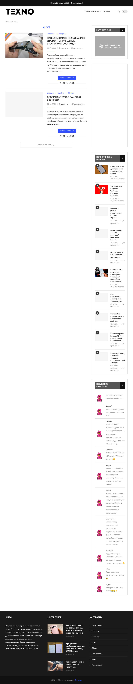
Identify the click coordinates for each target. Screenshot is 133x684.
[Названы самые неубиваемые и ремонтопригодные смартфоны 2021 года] (24, 45)
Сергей (109, 406)
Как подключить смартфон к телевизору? (116, 297)
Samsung (95, 637)
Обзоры (106, 12)
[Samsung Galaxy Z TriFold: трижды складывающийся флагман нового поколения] (101, 356)
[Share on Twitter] (64, 83)
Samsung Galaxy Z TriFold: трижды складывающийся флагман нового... (117, 359)
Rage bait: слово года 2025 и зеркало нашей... (110, 46)
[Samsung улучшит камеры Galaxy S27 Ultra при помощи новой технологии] (55, 629)
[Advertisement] (110, 105)
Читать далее (66, 78)
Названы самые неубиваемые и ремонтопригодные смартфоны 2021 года (66, 41)
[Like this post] (60, 83)
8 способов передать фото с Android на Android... (117, 317)
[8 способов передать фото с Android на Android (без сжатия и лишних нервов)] (101, 317)
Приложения (97, 665)
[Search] (119, 11)
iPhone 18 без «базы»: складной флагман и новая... (116, 235)
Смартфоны (97, 625)
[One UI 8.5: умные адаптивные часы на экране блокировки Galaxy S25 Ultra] (101, 211)
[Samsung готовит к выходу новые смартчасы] (55, 666)
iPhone (94, 648)
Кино (94, 659)
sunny (108, 465)
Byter (108, 584)
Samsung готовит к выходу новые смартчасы (74, 664)
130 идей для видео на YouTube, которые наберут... (116, 191)
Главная (8, 21)
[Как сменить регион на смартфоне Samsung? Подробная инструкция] (101, 273)
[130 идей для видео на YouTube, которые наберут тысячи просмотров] (101, 189)
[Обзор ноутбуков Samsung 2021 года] (24, 104)
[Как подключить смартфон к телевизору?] (101, 297)
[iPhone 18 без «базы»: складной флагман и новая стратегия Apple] (101, 233)
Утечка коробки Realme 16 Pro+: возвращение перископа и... (117, 337)
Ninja (108, 569)
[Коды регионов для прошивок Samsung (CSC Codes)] (101, 169)
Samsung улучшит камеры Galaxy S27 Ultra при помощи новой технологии (74, 629)
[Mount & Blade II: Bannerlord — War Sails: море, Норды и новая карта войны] (101, 255)
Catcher (109, 450)
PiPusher (109, 550)
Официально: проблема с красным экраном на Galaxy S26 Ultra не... (75, 647)
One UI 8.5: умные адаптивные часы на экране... (115, 213)
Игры (94, 642)
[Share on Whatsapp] (70, 83)
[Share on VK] (67, 83)
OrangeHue (110, 519)
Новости (95, 631)
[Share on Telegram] (73, 83)
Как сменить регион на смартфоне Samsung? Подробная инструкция (116, 275)
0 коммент (63, 48)
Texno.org (78, 680)
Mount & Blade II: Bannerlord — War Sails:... (117, 254)
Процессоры (97, 654)
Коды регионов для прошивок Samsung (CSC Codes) (117, 170)
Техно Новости (92, 12)
